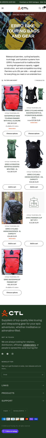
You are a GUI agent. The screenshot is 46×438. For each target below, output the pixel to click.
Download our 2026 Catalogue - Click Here (30, 2)
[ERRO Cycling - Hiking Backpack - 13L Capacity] (33, 154)
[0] (43, 8)
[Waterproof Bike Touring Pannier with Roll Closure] (12, 98)
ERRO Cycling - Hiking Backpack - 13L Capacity (34, 177)
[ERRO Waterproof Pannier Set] (12, 261)
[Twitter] (9, 353)
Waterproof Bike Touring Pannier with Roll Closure (12, 118)
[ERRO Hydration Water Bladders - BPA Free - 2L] (12, 148)
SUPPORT (7, 401)
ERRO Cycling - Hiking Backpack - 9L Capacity (12, 231)
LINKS (5, 385)
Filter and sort (10, 80)
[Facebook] (4, 353)
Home (3, 14)
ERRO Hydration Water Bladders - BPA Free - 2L (12, 166)
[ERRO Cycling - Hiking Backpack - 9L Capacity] (12, 208)
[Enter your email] (42, 374)
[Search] (40, 8)
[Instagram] (14, 353)
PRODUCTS (8, 393)
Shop (9, 14)
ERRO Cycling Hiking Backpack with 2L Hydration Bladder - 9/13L (34, 114)
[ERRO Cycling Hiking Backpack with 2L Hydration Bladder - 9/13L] (33, 95)
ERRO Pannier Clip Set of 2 (34, 219)
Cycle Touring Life (12, 113)
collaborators (29, 345)
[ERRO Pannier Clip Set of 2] (33, 202)
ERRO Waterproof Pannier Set (12, 281)
